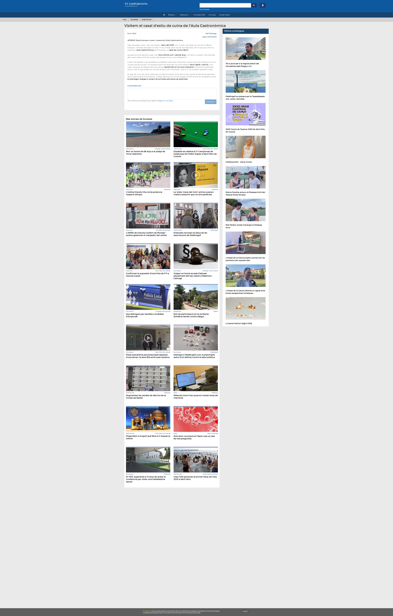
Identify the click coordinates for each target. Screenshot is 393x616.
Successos (129, 149)
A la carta (212, 15)
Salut (175, 393)
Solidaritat (177, 311)
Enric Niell (131, 33)
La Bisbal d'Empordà (162, 311)
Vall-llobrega (210, 33)
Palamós (167, 189)
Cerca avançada (204, 9)
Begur (216, 311)
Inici (125, 19)
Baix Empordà (213, 433)
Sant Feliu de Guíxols (210, 149)
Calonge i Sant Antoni (162, 149)
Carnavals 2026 (199, 15)
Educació (129, 189)
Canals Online (224, 15)
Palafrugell (214, 230)
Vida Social (146, 19)
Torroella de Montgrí (163, 230)
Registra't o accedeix (165, 101)
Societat (134, 19)
